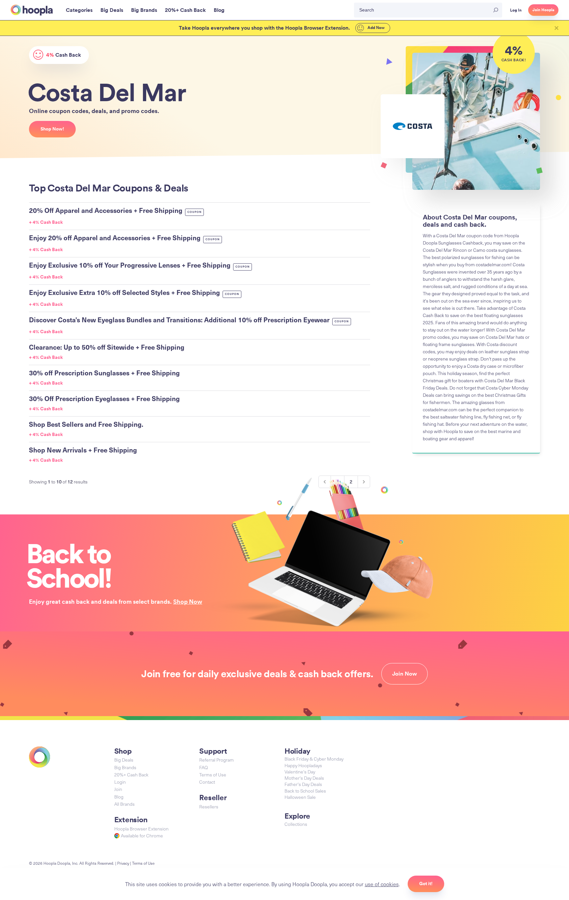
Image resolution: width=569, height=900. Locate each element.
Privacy (123, 863)
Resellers (208, 806)
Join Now (404, 673)
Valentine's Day (299, 772)
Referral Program (216, 759)
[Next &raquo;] (364, 482)
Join (118, 789)
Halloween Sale (300, 797)
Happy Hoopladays (303, 765)
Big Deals (123, 759)
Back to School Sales (305, 791)
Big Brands (125, 767)
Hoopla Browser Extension (141, 828)
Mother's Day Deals (304, 778)
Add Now (375, 28)
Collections (295, 824)
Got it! (426, 883)
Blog (118, 796)
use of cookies (382, 884)
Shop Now (187, 601)
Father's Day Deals (303, 784)
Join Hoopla (543, 10)
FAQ (203, 767)
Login (120, 781)
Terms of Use (212, 774)
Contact (207, 781)
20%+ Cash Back (131, 774)
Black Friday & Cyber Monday (313, 759)
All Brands (124, 803)
